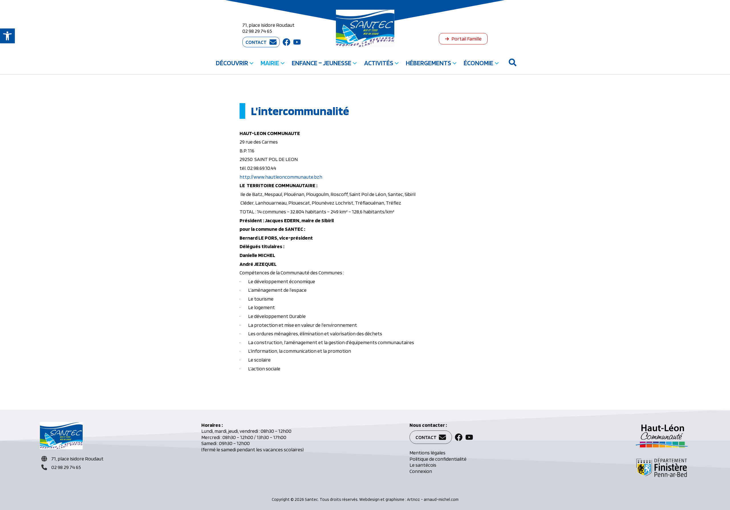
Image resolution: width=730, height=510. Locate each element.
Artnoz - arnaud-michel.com (433, 499)
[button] (7, 35)
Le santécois (422, 465)
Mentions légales (427, 453)
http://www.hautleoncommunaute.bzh (281, 177)
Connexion (420, 471)
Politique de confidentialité (438, 459)
